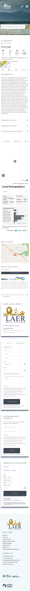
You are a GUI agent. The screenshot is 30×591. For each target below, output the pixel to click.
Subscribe (11, 450)
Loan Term (6, 466)
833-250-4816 (22, 6)
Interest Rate (7, 485)
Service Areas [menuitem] (7, 543)
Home (2, 294)
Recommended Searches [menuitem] (11, 549)
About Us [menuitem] (6, 547)
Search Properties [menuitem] (9, 541)
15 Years (13, 470)
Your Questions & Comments (11, 373)
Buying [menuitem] (5, 535)
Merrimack (15, 294)
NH (11, 294)
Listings (7, 294)
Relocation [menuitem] (6, 545)
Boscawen (21, 294)
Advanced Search (15, 31)
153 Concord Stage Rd (10, 563)
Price (5, 474)
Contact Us (6, 332)
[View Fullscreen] (3, 251)
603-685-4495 (8, 328)
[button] (27, 27)
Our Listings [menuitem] (7, 539)
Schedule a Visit (21, 343)
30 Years (7, 470)
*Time (5, 367)
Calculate (15, 493)
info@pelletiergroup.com (11, 560)
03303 (26, 294)
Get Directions (14, 272)
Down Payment (7, 480)
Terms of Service (14, 407)
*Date (5, 361)
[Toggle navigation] (27, 6)
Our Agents (12, 332)
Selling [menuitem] (5, 537)
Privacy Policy (13, 396)
